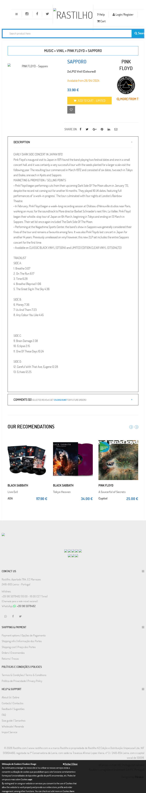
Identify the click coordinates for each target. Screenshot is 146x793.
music (48, 50)
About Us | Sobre (10, 697)
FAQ (4, 715)
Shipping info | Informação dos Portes (22, 641)
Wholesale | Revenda (13, 726)
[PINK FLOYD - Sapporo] (33, 66)
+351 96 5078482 (26, 606)
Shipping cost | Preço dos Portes (19, 647)
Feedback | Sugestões (13, 709)
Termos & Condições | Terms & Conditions (24, 675)
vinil (60, 50)
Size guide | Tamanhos (13, 720)
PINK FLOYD (76, 50)
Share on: (70, 129)
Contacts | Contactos (12, 703)
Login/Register (124, 14)
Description (21, 142)
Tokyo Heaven (62, 492)
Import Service (9, 732)
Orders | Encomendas (13, 653)
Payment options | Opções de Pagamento (24, 635)
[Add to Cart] (44, 438)
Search (140, 33)
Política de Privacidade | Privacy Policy (22, 681)
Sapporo (95, 50)
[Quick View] (44, 444)
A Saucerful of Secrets (112, 492)
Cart (103, 21)
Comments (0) (49, 400)
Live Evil (13, 492)
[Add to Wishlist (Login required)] (71, 110)
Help (102, 14)
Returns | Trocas (10, 658)
